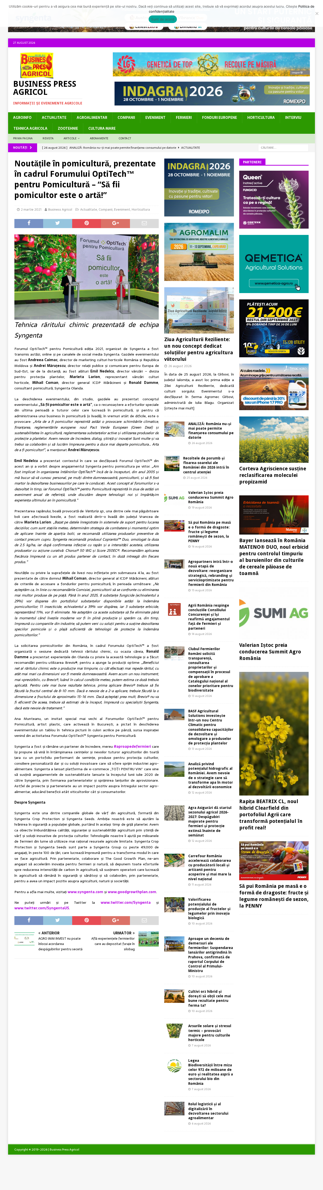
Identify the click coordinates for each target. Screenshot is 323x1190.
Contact (125, 138)
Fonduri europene (219, 117)
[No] (316, 13)
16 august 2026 (202, 546)
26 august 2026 (180, 366)
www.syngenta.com (85, 892)
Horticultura (261, 117)
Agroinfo (22, 117)
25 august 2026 (197, 477)
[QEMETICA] (274, 290)
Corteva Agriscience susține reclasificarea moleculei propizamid (272, 475)
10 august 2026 (202, 923)
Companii (126, 117)
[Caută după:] (283, 147)
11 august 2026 (201, 884)
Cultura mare (102, 128)
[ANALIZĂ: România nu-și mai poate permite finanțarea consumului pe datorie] (174, 429)
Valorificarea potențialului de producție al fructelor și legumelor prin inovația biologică (209, 908)
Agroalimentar (92, 117)
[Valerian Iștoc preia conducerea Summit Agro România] (174, 497)
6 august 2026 (201, 1123)
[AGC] (274, 354)
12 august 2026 (202, 792)
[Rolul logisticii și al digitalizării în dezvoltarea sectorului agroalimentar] (174, 1108)
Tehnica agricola (30, 128)
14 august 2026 (202, 634)
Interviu (293, 117)
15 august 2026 (202, 590)
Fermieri (184, 117)
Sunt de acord (162, 19)
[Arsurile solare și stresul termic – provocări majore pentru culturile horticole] (174, 1031)
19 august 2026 (202, 507)
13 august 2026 (202, 696)
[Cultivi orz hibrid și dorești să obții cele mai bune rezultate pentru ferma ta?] (174, 996)
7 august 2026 (201, 1045)
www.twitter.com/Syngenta (126, 902)
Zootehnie (68, 128)
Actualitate (54, 117)
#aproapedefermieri (133, 746)
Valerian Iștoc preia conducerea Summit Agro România (210, 497)
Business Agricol (60, 209)
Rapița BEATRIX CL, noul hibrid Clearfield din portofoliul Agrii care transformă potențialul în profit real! (271, 814)
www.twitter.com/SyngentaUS (41, 908)
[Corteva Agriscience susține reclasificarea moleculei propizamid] (274, 439)
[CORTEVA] (274, 226)
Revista (48, 138)
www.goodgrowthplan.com (132, 892)
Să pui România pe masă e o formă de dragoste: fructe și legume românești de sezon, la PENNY (209, 531)
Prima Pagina (23, 138)
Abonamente (99, 138)
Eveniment (155, 117)
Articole (70, 138)
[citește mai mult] (179, 408)
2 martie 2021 (31, 209)
